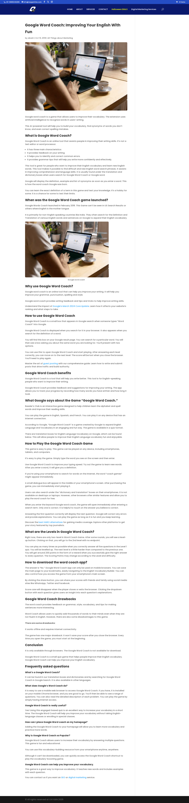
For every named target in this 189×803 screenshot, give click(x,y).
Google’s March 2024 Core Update (71, 306)
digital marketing (77, 777)
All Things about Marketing (60, 38)
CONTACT (103, 9)
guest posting (50, 363)
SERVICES (90, 9)
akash (31, 38)
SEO (63, 777)
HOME (70, 9)
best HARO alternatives (51, 522)
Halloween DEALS (120, 9)
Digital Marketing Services (143, 9)
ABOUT (79, 9)
